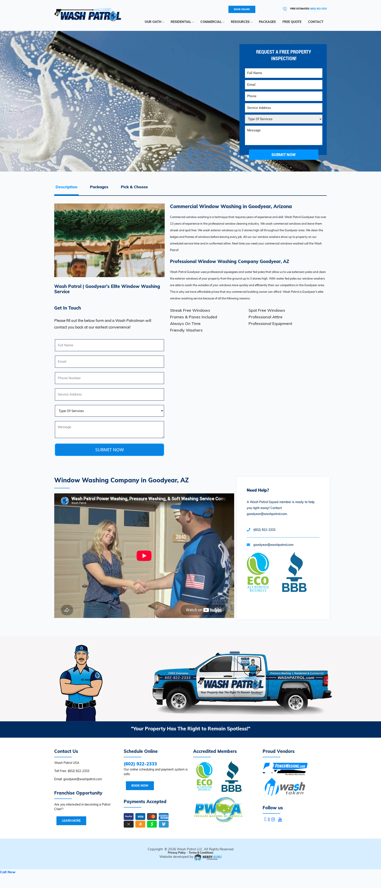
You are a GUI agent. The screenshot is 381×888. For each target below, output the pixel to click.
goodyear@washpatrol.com (273, 545)
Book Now (139, 785)
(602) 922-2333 (318, 8)
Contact (315, 22)
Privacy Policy (177, 852)
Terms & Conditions (201, 852)
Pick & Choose (134, 186)
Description (66, 186)
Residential (181, 22)
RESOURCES (240, 22)
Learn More (71, 820)
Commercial (211, 22)
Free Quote (291, 22)
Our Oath (153, 22)
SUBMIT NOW (109, 450)
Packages (267, 22)
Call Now (7, 872)
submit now (283, 154)
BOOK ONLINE (242, 9)
